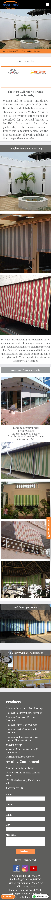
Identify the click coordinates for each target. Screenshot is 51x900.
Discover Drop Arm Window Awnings (20, 719)
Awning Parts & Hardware (20, 767)
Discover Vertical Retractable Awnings (21, 731)
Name (9, 794)
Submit (25, 851)
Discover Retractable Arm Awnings (24, 708)
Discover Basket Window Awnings (24, 712)
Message (11, 834)
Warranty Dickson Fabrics (20, 756)
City (8, 824)
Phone (9, 804)
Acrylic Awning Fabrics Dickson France (23, 774)
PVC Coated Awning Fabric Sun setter (23, 781)
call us (9, 896)
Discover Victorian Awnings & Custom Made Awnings (22, 738)
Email (9, 814)
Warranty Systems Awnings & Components (22, 750)
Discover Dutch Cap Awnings (21, 724)
